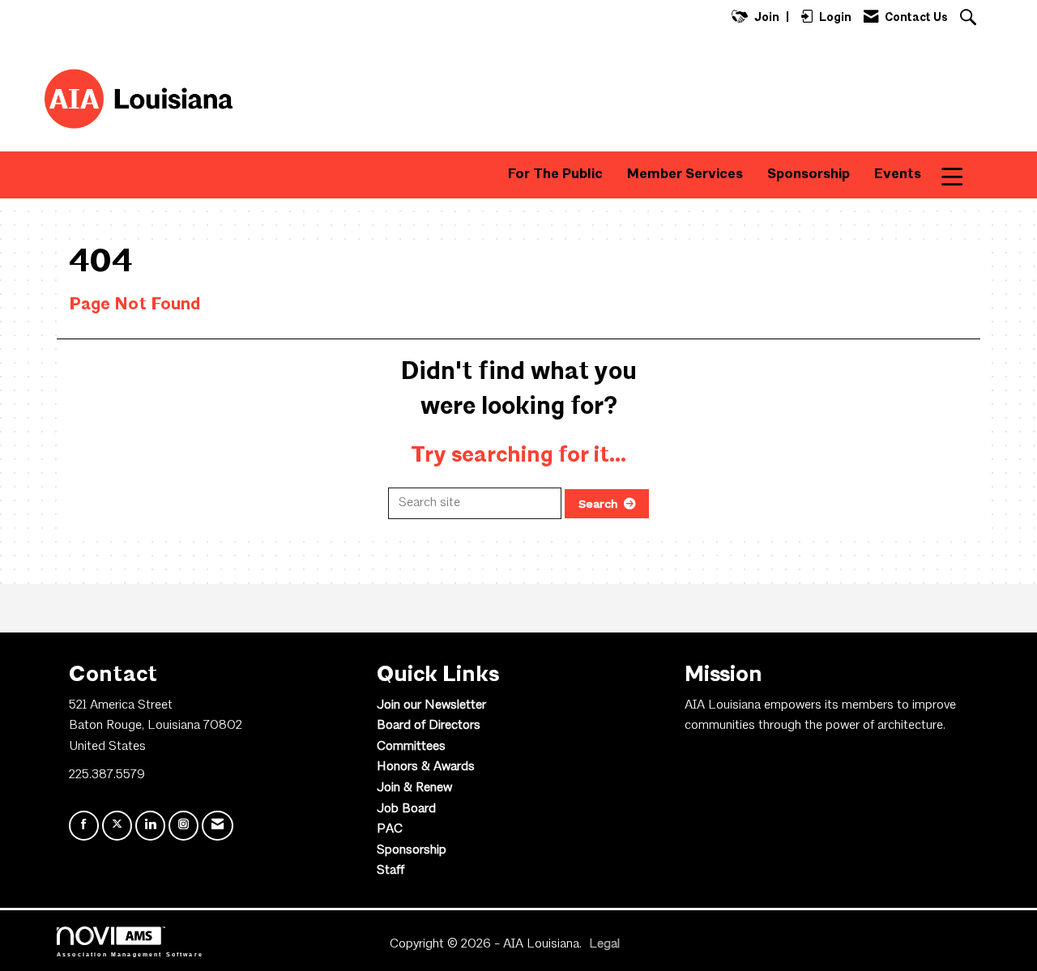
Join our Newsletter (431, 705)
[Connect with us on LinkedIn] (150, 826)
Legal (604, 944)
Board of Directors (428, 725)
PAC (390, 829)
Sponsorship (808, 174)
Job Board (406, 809)
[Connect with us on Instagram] (183, 826)
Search (598, 503)
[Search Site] (970, 19)
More (962, 174)
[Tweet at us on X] (117, 826)
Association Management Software (130, 953)
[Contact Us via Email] (217, 826)
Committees (411, 746)
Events (897, 174)
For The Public (555, 174)
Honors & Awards (426, 766)
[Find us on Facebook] (84, 826)
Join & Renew (414, 787)
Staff (390, 870)
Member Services (685, 174)
